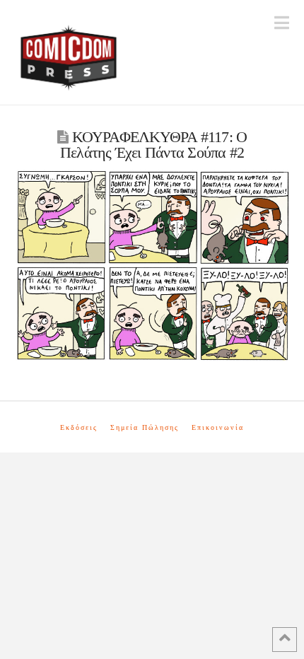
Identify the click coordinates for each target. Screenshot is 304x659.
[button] (281, 23)
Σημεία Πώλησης (144, 427)
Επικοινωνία (218, 427)
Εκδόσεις (79, 427)
